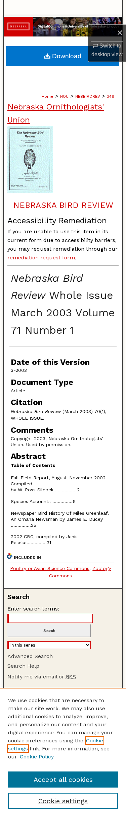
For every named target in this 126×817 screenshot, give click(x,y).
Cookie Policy (37, 756)
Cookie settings (63, 801)
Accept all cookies (63, 779)
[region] (63, 752)
